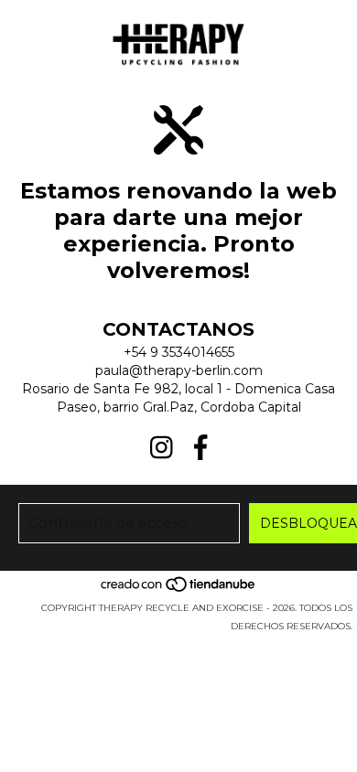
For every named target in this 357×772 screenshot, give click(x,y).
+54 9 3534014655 (179, 352)
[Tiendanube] (179, 589)
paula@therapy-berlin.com (179, 370)
